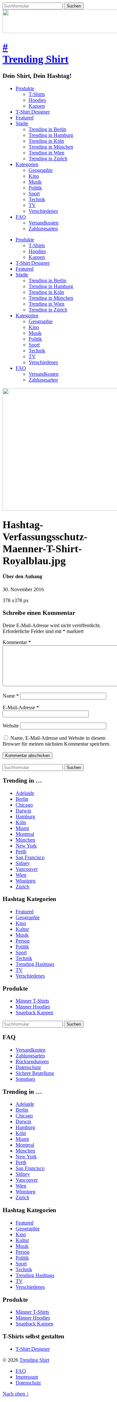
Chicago (24, 805)
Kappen (37, 106)
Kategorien (27, 164)
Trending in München (51, 147)
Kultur (22, 929)
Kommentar (17, 642)
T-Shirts (37, 94)
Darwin (23, 810)
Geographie (41, 170)
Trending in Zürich (48, 158)
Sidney (23, 863)
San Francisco (30, 857)
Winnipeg (25, 881)
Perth (21, 851)
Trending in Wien (46, 152)
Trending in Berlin (47, 129)
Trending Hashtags (35, 964)
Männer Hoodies (33, 1006)
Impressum (27, 1377)
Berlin (22, 799)
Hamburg (25, 816)
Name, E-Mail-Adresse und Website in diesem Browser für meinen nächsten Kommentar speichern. (56, 741)
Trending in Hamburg (51, 135)
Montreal (25, 834)
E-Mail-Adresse (21, 707)
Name (11, 696)
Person (23, 941)
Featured (24, 117)
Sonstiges (25, 1079)
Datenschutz (28, 1067)
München (25, 840)
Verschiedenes (43, 211)
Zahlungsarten (43, 228)
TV (32, 205)
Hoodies (37, 100)
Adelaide (25, 793)
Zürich (22, 886)
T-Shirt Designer (33, 112)
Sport (34, 193)
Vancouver (27, 869)
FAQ (21, 217)
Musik (35, 182)
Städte (22, 123)
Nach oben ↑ (16, 1393)
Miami (22, 828)
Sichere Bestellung (35, 1073)
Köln (21, 822)
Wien (21, 875)
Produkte (25, 88)
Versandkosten (43, 223)
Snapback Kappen (34, 1012)
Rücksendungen (32, 1061)
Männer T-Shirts (32, 1001)
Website (11, 725)
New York (26, 845)
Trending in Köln (46, 141)
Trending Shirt (34, 1360)
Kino (34, 176)
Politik (35, 187)
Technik (37, 199)
